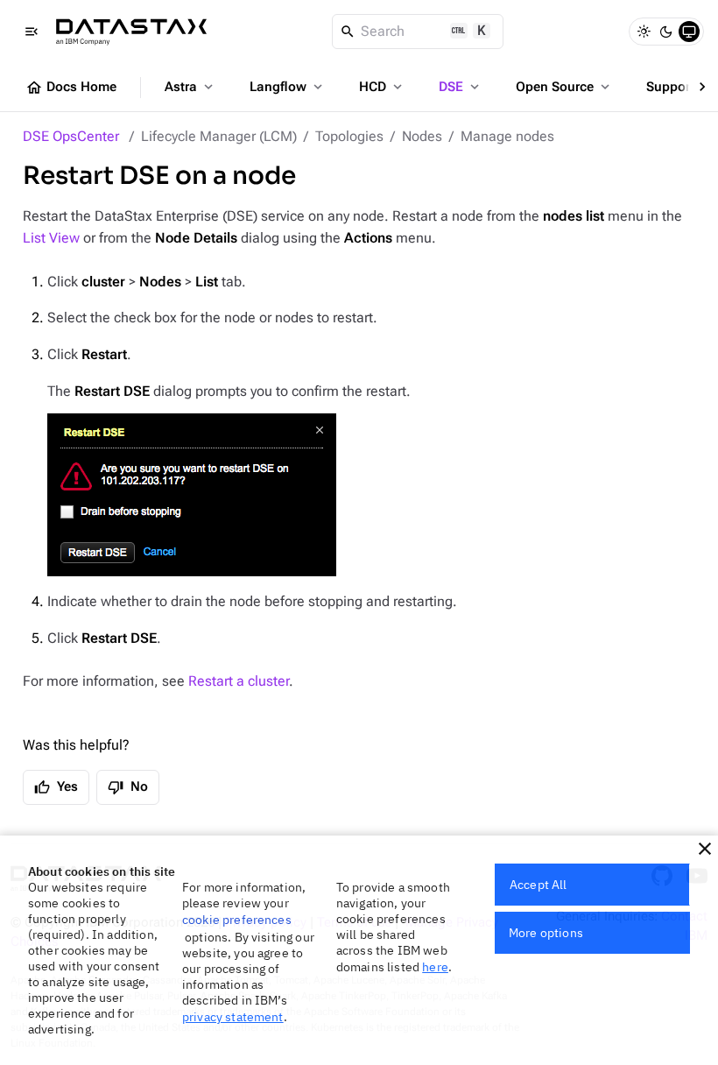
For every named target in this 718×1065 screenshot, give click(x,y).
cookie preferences (237, 919)
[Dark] (666, 31)
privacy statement (233, 1017)
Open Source (564, 87)
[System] (689, 31)
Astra (190, 87)
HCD (382, 87)
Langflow (288, 87)
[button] (705, 849)
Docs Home (70, 87)
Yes (56, 787)
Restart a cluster (238, 681)
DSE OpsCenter (71, 136)
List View (51, 237)
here (435, 967)
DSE (460, 87)
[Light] (643, 31)
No (128, 787)
